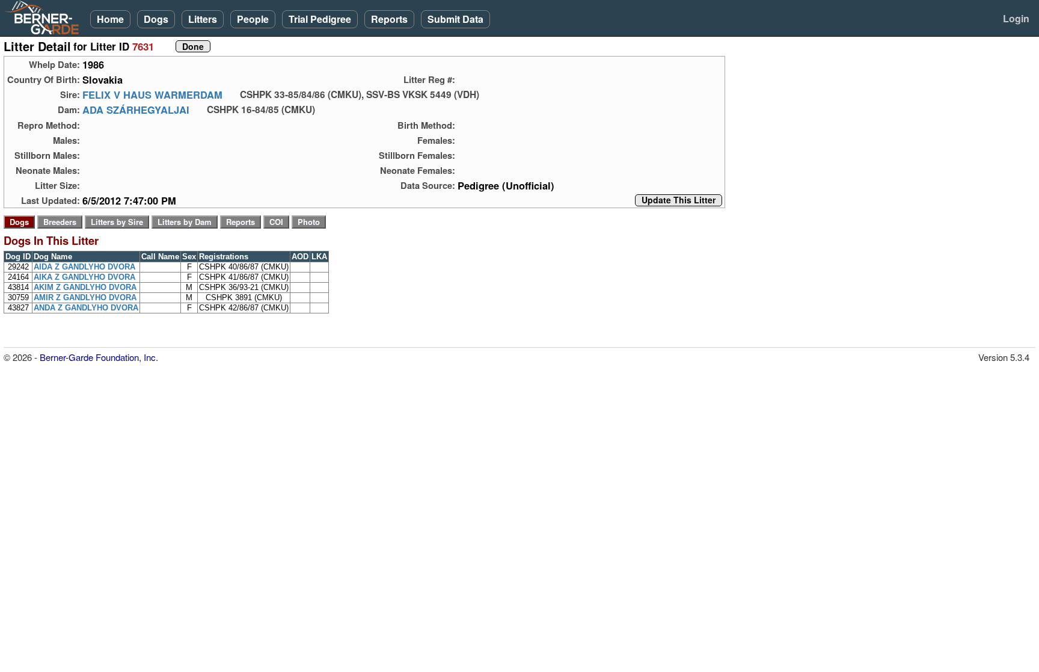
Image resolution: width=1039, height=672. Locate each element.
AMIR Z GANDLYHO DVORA (85, 297)
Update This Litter (679, 200)
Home (110, 19)
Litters (202, 19)
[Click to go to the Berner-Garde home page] (45, 16)
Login (1016, 18)
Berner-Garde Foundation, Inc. (99, 357)
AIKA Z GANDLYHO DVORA (84, 277)
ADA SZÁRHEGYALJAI (135, 109)
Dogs (156, 19)
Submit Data (455, 19)
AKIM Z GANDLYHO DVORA (85, 287)
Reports (389, 19)
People (253, 19)
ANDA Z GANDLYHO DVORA (86, 307)
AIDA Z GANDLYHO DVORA (84, 266)
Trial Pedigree (320, 19)
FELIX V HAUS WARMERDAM (152, 94)
